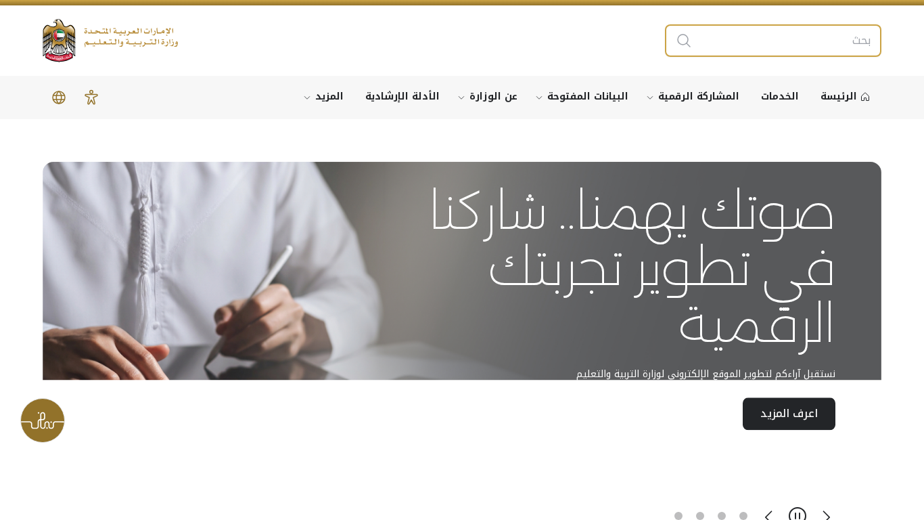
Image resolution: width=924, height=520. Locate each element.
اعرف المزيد (789, 414)
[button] (91, 97)
